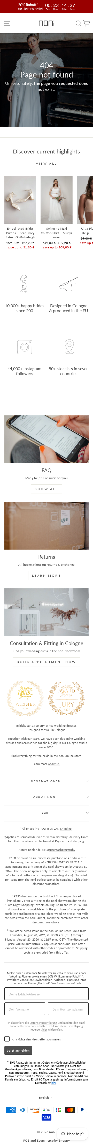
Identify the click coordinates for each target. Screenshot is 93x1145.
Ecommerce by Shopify (53, 1140)
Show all (46, 489)
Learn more (46, 575)
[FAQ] (46, 439)
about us (53, 764)
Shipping (66, 828)
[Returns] (46, 525)
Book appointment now (46, 662)
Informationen (45, 781)
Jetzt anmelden (18, 1050)
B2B (45, 812)
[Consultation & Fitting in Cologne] (46, 612)
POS (26, 1140)
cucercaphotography (62, 849)
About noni (45, 796)
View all (46, 163)
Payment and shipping (69, 841)
